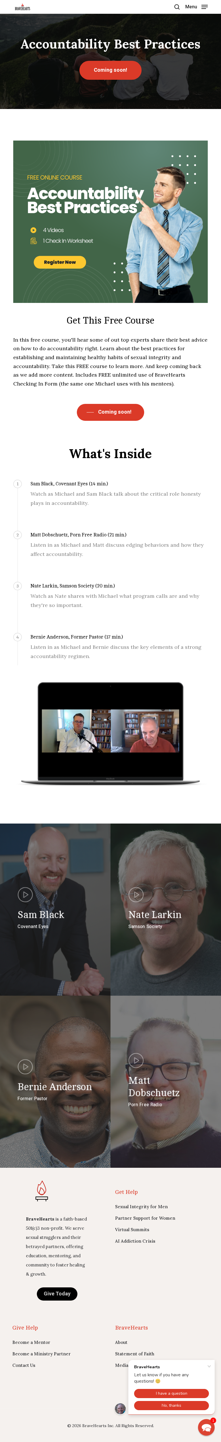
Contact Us (23, 1365)
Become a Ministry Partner (41, 1354)
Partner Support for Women (145, 1218)
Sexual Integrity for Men (141, 1206)
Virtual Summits (132, 1229)
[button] (196, 6)
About (121, 1342)
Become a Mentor (31, 1342)
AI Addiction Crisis (135, 1241)
